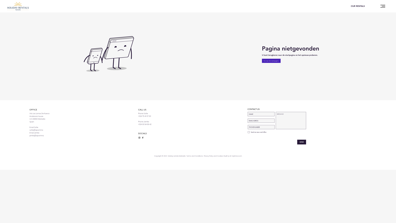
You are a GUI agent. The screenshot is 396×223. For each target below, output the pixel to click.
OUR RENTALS (358, 6)
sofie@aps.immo (36, 130)
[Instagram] (139, 137)
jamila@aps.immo (36, 135)
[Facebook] (143, 137)
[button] (382, 6)
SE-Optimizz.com (236, 156)
